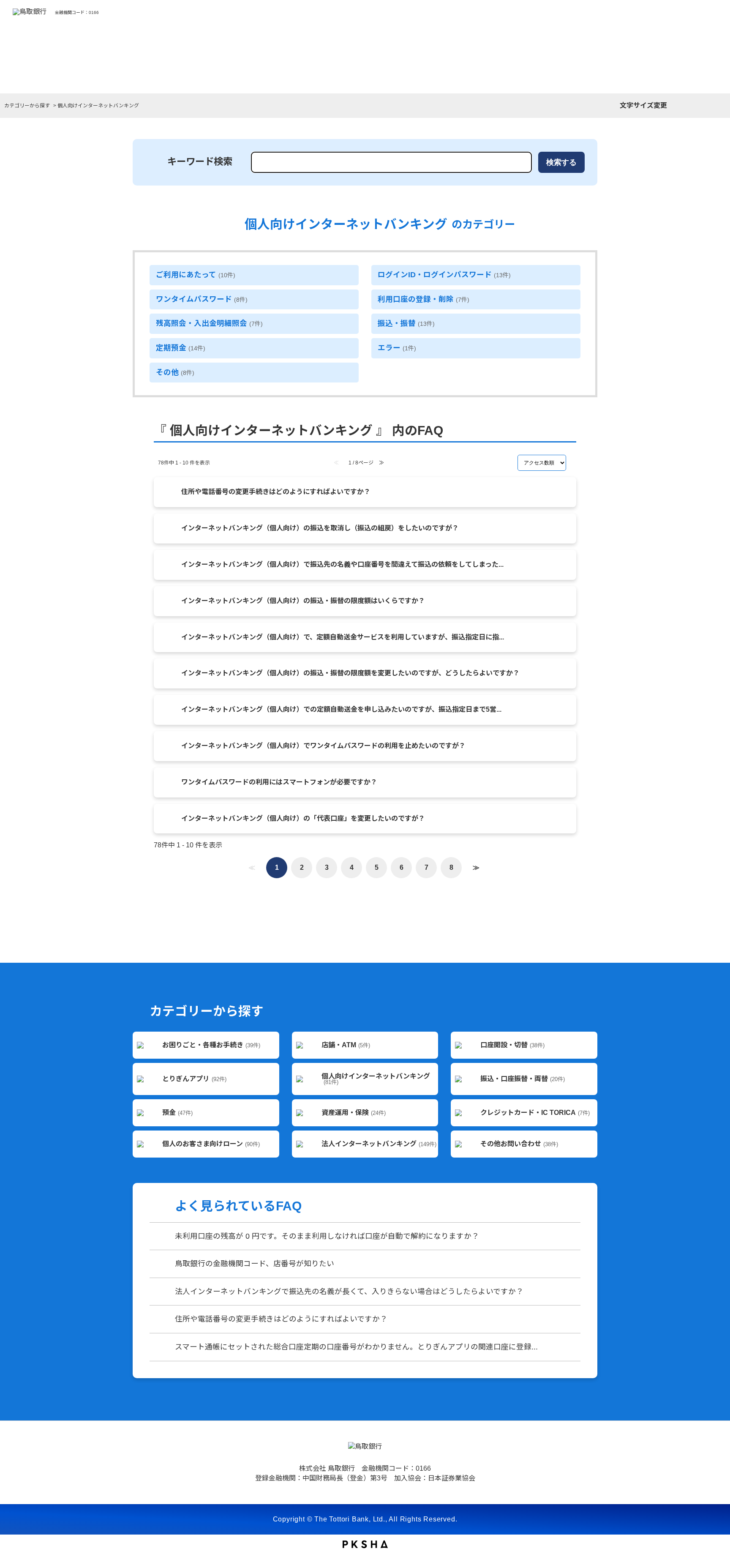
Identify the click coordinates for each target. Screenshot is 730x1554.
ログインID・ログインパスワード (444, 274)
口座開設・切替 (512, 1045)
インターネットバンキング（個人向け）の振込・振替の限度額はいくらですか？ (303, 600)
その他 (175, 372)
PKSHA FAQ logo (365, 1544)
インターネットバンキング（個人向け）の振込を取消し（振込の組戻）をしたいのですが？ (320, 528)
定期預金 (180, 348)
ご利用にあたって (195, 274)
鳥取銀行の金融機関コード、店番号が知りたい (254, 1263)
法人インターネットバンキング (378, 1143)
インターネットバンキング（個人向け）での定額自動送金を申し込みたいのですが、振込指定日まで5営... (341, 709)
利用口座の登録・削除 (423, 299)
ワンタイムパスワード (202, 299)
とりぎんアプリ (194, 1078)
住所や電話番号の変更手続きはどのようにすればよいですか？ (275, 491)
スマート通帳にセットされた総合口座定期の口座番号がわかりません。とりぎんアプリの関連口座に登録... (356, 1347)
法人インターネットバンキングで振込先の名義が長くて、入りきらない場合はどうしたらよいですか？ (349, 1291)
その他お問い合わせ (519, 1143)
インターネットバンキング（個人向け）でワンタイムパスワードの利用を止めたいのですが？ (323, 745)
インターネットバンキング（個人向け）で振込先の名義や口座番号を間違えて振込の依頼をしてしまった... (342, 564)
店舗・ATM (345, 1045)
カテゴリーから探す (27, 106)
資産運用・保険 (353, 1112)
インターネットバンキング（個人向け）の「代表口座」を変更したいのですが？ (303, 818)
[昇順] (573, 459)
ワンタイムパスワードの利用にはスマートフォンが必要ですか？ (279, 782)
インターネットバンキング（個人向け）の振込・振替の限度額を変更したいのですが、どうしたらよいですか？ (350, 673)
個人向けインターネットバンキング (375, 1079)
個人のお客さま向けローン (211, 1143)
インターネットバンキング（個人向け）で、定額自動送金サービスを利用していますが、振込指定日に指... (342, 637)
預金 (177, 1112)
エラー (397, 348)
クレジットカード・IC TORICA (535, 1112)
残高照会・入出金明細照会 (209, 323)
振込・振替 (406, 323)
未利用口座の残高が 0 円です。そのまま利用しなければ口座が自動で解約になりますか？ (327, 1236)
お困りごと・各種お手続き (211, 1045)
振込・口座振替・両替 (522, 1078)
